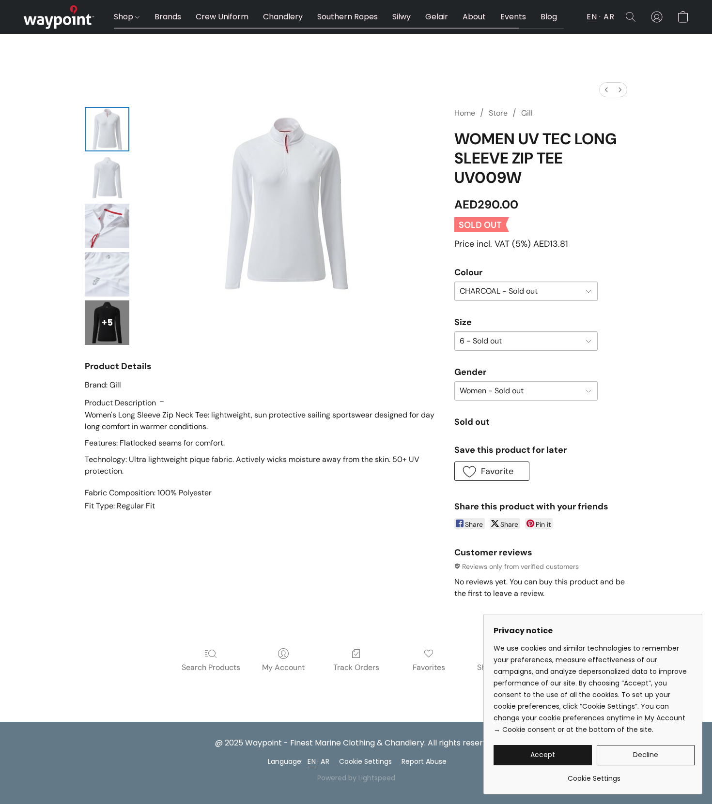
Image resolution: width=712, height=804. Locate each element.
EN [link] (312, 761)
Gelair (436, 16)
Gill (527, 113)
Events (513, 16)
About (474, 16)
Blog (549, 16)
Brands (168, 16)
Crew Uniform (222, 16)
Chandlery (283, 16)
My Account (283, 667)
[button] (58, 17)
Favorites (429, 667)
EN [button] (592, 16)
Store (498, 113)
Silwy (401, 16)
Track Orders (356, 667)
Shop (124, 16)
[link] (594, 774)
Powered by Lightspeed (356, 778)
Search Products (211, 667)
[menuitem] (606, 90)
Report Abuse (424, 761)
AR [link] (325, 761)
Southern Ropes (347, 16)
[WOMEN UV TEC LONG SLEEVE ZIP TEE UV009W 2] (107, 226)
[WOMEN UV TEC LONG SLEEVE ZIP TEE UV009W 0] (107, 129)
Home (464, 113)
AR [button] (609, 16)
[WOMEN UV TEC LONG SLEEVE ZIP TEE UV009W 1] (107, 177)
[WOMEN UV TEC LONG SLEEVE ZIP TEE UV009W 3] (107, 274)
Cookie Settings (365, 761)
